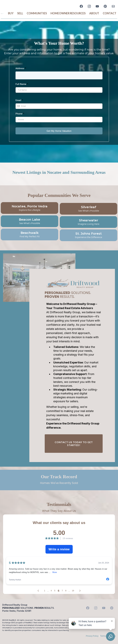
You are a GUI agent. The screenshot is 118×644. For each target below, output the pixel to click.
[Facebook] (81, 6)
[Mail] (113, 6)
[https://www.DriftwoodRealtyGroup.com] (2, 13)
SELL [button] (20, 13)
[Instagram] (89, 6)
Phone (20, 113)
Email (19, 100)
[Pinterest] (105, 6)
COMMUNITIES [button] (37, 13)
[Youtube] (97, 6)
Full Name (22, 84)
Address (21, 68)
